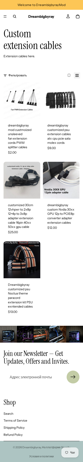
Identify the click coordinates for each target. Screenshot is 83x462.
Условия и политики (41, 456)
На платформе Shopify (56, 447)
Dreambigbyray (31, 447)
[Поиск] (14, 16)
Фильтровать (17, 75)
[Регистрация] (73, 377)
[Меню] (5, 16)
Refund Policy (13, 435)
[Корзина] (78, 16)
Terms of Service (15, 421)
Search (8, 414)
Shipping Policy (14, 428)
